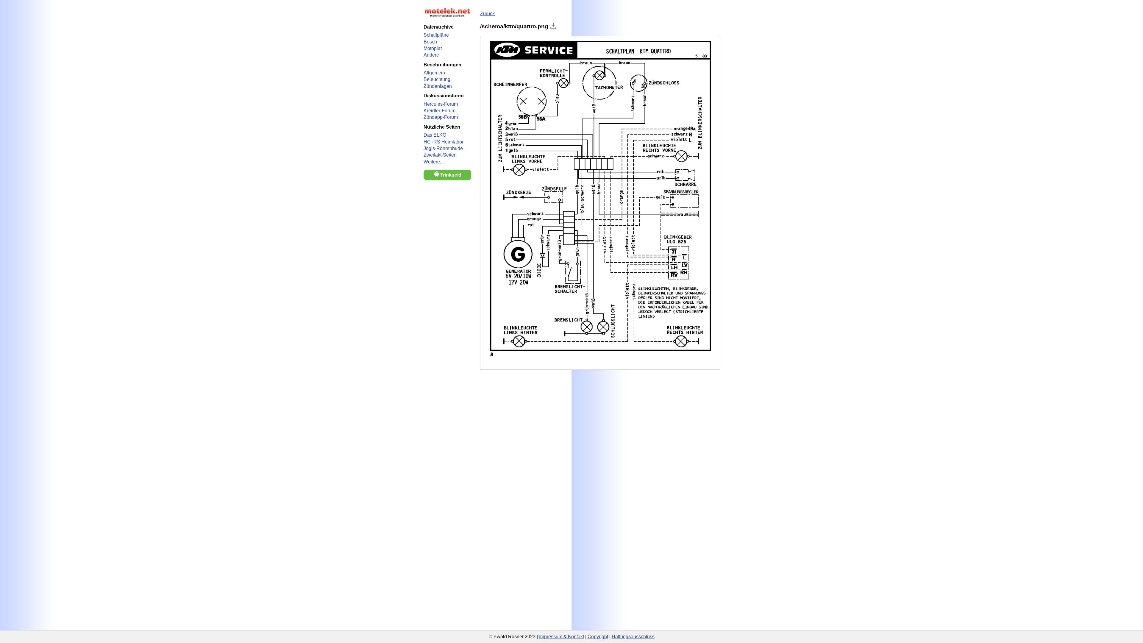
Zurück (487, 13)
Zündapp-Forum (441, 117)
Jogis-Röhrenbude (443, 148)
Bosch (430, 41)
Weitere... (434, 161)
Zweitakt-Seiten (440, 154)
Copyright (598, 636)
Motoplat (433, 48)
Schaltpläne (436, 35)
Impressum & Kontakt (561, 636)
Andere (431, 54)
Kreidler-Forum (439, 110)
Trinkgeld (450, 174)
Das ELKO (435, 135)
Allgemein (434, 72)
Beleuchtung (437, 79)
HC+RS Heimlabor (443, 141)
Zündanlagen (438, 86)
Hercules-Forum (441, 104)
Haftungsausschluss (633, 636)
